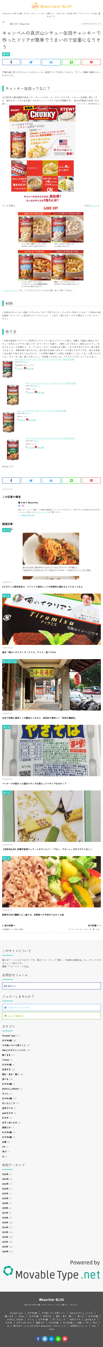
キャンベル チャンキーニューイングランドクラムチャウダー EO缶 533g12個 (44, 359)
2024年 (5, 1179)
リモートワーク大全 (88, 13)
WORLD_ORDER (10, 1088)
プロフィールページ (41, 512)
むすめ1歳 (7, 1064)
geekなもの (7, 1112)
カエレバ (25, 362)
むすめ (5, 1117)
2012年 (5, 1237)
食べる (6, 54)
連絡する (12, 986)
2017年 (5, 1212)
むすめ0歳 (7, 1040)
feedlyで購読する (16, 1016)
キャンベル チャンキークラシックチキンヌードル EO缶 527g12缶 (51, 383)
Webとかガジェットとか (13, 1050)
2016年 (5, 1217)
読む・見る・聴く (10, 1074)
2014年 (5, 1227)
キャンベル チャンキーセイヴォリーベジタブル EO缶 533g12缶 (50, 438)
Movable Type (8, 1035)
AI (3, 1156)
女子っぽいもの (9, 1122)
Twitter (5, 1059)
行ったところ (8, 1103)
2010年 (5, 1246)
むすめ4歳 (7, 1098)
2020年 (5, 1198)
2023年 (5, 1183)
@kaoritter (7, 13)
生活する (6, 1069)
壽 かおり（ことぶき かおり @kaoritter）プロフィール (39, 1325)
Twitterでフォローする (18, 1007)
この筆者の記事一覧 (27, 515)
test (94, 1325)
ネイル (5, 1093)
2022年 (5, 1188)
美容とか (6, 1127)
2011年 (5, 1241)
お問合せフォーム (78, 1325)
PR (3, 1146)
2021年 (5, 1193)
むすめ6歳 (7, 1137)
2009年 (5, 1251)
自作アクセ (7, 1108)
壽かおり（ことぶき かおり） (16, 960)
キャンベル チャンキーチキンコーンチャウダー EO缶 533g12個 (41, 410)
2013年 (5, 1232)
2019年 (5, 1203)
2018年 (5, 1208)
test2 (51, 1329)
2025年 (5, 1174)
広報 (4, 1141)
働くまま (6, 1054)
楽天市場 (29, 368)
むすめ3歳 (7, 1083)
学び (4, 1151)
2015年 (5, 1222)
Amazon (20, 368)
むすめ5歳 (7, 1132)
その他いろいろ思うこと (14, 1045)
